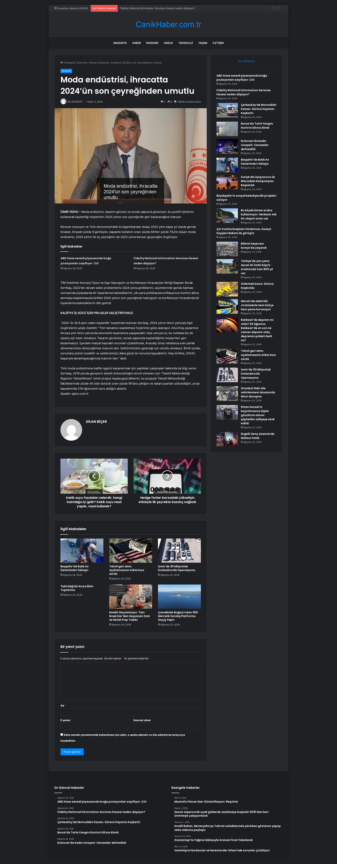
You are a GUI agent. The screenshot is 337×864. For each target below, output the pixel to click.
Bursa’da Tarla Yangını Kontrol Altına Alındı (257, 126)
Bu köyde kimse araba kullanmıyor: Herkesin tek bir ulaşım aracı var (259, 214)
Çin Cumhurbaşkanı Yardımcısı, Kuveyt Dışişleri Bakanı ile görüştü (243, 231)
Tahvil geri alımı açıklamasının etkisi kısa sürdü (126, 570)
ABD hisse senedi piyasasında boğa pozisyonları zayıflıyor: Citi (241, 78)
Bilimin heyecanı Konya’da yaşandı (254, 246)
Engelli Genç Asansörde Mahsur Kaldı (257, 436)
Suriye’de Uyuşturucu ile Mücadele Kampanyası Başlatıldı (258, 181)
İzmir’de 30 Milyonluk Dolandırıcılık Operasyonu (176, 568)
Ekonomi (152, 42)
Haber (136, 42)
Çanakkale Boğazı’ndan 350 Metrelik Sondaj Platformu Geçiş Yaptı (178, 616)
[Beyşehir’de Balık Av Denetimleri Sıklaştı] (81, 551)
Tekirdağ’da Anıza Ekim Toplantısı (76, 588)
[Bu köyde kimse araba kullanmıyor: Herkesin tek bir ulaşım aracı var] (227, 215)
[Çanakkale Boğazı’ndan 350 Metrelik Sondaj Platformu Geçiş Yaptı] (179, 597)
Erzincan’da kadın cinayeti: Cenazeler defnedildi (255, 145)
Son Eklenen (246, 61)
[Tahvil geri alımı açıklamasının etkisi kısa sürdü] (130, 551)
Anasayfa (120, 42)
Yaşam (202, 42)
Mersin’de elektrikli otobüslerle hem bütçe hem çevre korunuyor (257, 305)
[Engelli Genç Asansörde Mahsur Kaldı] (227, 439)
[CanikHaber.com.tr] (168, 24)
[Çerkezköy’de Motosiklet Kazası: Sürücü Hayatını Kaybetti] (227, 110)
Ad (63, 705)
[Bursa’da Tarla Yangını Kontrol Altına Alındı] (227, 129)
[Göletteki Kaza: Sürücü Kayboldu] (227, 289)
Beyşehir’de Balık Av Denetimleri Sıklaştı (74, 568)
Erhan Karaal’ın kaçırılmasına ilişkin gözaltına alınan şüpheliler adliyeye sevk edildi (258, 415)
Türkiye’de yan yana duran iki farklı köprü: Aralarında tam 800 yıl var (257, 267)
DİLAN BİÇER (96, 421)
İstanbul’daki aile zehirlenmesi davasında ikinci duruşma (258, 392)
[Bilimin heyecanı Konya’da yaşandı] (227, 249)
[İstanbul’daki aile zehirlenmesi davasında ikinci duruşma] (227, 393)
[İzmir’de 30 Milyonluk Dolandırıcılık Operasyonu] (179, 551)
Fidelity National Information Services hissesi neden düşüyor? (243, 92)
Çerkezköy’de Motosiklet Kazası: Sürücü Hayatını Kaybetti (154, 8)
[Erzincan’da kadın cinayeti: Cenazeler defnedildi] (227, 146)
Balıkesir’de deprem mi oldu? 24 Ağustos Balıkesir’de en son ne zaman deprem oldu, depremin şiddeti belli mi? (257, 330)
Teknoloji (185, 42)
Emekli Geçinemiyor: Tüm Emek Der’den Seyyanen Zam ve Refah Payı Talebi (129, 616)
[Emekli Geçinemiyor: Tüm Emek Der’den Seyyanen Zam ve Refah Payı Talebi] (130, 597)
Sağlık (168, 42)
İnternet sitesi (142, 720)
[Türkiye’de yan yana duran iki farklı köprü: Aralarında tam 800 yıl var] (227, 266)
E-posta (66, 720)
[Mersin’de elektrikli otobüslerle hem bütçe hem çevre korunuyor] (227, 306)
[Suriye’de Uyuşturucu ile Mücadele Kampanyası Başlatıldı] (227, 182)
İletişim (218, 42)
